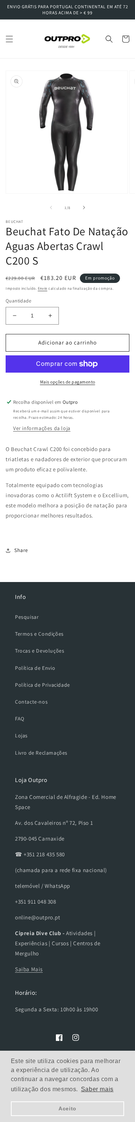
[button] (9, 39)
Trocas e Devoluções (39, 650)
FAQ (19, 718)
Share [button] (21, 550)
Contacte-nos (31, 701)
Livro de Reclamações (41, 752)
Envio (43, 288)
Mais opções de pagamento (67, 382)
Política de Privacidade (42, 684)
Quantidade (18, 301)
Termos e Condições (39, 633)
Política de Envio (35, 668)
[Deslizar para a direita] (84, 207)
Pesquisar (27, 617)
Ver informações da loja (41, 428)
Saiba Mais (29, 969)
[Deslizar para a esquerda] (51, 207)
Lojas (21, 735)
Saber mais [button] (97, 1089)
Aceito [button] (67, 1108)
